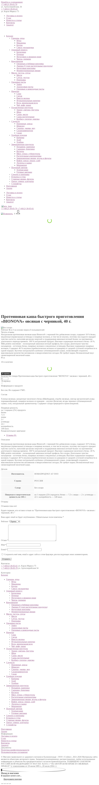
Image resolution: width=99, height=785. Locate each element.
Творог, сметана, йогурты (27, 110)
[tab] (52, 435)
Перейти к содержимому (12, 2)
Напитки (15, 91)
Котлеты (20, 151)
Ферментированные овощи (28, 70)
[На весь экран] (7, 783)
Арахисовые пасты (24, 87)
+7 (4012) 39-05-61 (26, 208)
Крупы (19, 45)
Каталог (9, 36)
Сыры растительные (25, 117)
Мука (18, 40)
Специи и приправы (20, 174)
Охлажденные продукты (22, 107)
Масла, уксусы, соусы (20, 73)
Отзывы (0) (11, 435)
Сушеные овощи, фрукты (22, 179)
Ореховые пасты (18, 82)
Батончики (21, 52)
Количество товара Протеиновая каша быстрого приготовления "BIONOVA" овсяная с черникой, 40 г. (46, 376)
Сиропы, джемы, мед (25, 128)
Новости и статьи (14, 20)
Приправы (21, 80)
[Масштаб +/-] (10, 783)
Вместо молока (23, 98)
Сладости (15, 121)
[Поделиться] (5, 783)
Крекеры (20, 137)
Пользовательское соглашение (14, 752)
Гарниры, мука (17, 38)
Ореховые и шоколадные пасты (30, 89)
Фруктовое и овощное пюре (28, 57)
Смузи (19, 96)
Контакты (10, 23)
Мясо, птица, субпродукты (28, 154)
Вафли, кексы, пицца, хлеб (28, 161)
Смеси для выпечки (25, 47)
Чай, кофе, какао (23, 105)
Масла (19, 75)
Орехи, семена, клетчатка (22, 181)
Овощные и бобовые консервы (30, 64)
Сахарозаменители (24, 131)
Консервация (17, 61)
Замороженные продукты (22, 144)
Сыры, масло (22, 114)
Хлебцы (20, 142)
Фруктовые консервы (25, 68)
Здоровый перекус (19, 50)
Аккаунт (10, 25)
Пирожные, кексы (24, 124)
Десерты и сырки (24, 163)
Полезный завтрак (19, 167)
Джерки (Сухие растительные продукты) (34, 66)
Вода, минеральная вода (27, 103)
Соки (18, 94)
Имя (3, 545)
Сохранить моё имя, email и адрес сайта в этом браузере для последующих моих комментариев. (46, 554)
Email (4, 549)
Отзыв (4, 540)
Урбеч (19, 84)
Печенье (20, 54)
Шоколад (20, 126)
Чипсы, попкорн (23, 59)
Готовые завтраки (24, 172)
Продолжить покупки (13, 779)
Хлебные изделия (19, 135)
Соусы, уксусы (23, 77)
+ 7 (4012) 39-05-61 (9, 9)
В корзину (6, 374)
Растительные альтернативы (28, 156)
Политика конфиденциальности (15, 750)
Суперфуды (16, 184)
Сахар (19, 133)
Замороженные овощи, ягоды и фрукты (33, 158)
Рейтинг (5, 521)
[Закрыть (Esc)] (2, 783)
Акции (9, 188)
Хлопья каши (22, 170)
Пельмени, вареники (25, 147)
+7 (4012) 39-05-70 (9, 4)
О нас (8, 18)
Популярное (11, 186)
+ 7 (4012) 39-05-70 (9, 568)
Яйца (18, 112)
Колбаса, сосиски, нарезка (27, 119)
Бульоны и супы (18, 177)
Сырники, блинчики (25, 149)
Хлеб (18, 140)
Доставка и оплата (14, 16)
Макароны (21, 43)
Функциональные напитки (28, 101)
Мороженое (21, 165)
